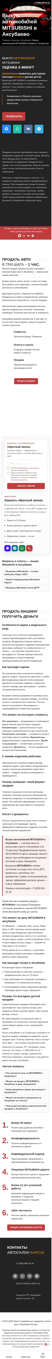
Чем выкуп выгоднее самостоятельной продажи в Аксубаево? (19, 1131)
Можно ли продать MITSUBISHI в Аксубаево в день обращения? (21, 1105)
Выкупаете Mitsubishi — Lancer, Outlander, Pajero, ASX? (21, 581)
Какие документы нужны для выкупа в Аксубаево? (24, 1113)
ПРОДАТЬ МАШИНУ (26, 381)
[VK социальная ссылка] (28, 8)
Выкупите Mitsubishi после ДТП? (23, 596)
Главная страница (10, 40)
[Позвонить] (29, 548)
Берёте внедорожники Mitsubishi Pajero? (22, 589)
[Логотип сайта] (8, 3)
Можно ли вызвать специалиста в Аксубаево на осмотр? (22, 1121)
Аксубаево (26, 40)
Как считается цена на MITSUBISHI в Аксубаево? (23, 1096)
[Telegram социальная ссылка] (34, 8)
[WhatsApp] (22, 548)
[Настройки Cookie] (43, 1344)
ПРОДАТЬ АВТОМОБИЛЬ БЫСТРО (25, 1259)
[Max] (7, 548)
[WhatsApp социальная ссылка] (23, 8)
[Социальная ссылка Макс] (18, 8)
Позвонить (14, 116)
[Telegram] (15, 548)
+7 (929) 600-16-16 (42, 3)
